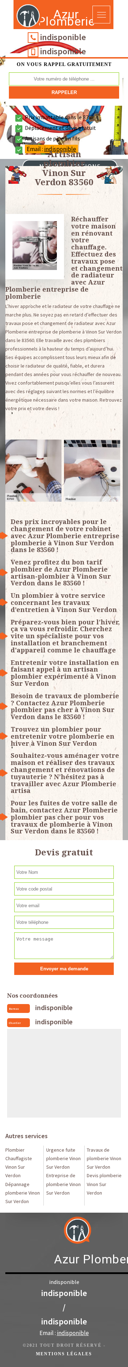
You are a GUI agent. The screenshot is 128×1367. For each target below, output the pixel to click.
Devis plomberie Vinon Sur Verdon (104, 1184)
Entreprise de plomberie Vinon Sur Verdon (63, 1184)
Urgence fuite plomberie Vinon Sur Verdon (63, 1158)
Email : (64, 1333)
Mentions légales (64, 1353)
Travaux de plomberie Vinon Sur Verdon (104, 1158)
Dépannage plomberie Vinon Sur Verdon (22, 1193)
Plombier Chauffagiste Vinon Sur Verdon (18, 1163)
